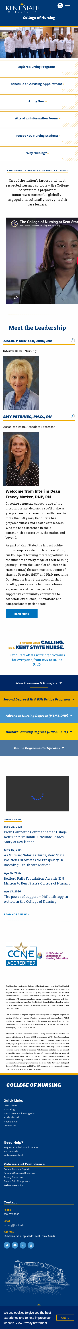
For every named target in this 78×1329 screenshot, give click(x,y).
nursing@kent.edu (14, 1225)
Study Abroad (11, 1117)
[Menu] (67, 6)
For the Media (11, 1151)
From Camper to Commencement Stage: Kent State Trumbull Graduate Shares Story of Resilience (35, 837)
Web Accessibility (13, 1185)
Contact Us (10, 1125)
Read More (21, 614)
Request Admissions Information (21, 1147)
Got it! (65, 1317)
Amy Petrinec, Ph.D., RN (27, 416)
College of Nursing (39, 17)
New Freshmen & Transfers (37, 682)
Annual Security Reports (17, 1169)
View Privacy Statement (31, 1322)
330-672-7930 (11, 1214)
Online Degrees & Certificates (37, 747)
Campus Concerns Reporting (19, 1173)
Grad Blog (9, 1109)
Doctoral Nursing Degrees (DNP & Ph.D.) (37, 731)
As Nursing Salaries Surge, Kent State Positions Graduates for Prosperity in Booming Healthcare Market (34, 860)
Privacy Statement (14, 1177)
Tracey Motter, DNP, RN (27, 340)
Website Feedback (14, 1155)
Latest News (10, 1105)
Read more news (16, 914)
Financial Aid (11, 1121)
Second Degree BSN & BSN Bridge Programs (36, 699)
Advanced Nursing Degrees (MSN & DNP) (37, 715)
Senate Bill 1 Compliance (17, 1181)
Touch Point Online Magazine (19, 1113)
